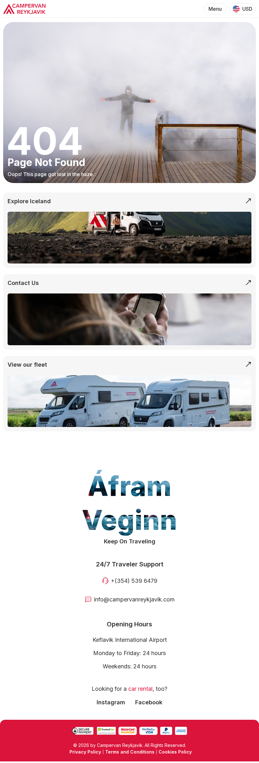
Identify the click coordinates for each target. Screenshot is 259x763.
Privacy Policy (85, 751)
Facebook (148, 702)
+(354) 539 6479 (134, 580)
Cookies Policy (175, 751)
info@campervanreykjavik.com (134, 599)
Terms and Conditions (129, 751)
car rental (140, 688)
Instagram (111, 702)
